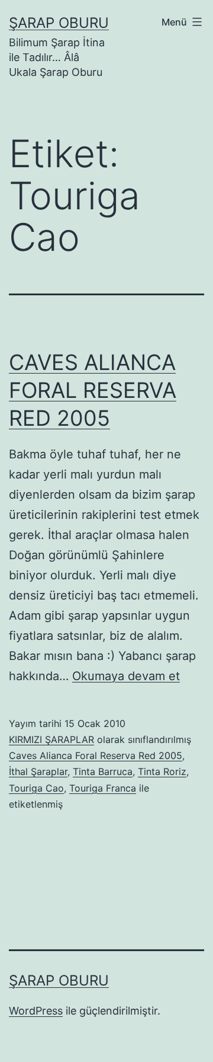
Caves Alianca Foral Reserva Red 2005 (95, 755)
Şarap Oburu (59, 22)
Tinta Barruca (103, 771)
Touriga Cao (36, 788)
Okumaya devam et (126, 676)
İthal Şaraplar (38, 771)
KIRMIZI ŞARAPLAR (51, 739)
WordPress (36, 1010)
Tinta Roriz (162, 771)
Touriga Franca (102, 788)
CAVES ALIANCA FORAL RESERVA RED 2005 (92, 390)
